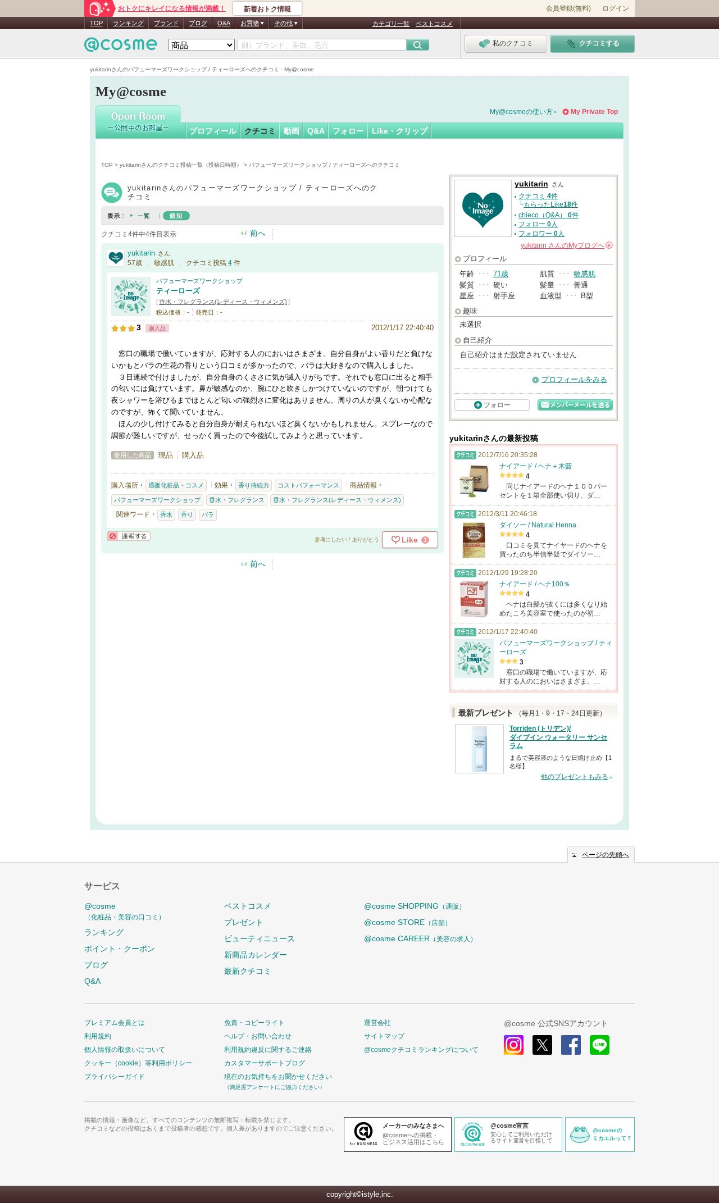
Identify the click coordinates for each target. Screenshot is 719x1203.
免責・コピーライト (254, 1023)
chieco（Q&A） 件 (548, 215)
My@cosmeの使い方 (521, 112)
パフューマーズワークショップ (199, 280)
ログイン (615, 8)
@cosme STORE (408, 922)
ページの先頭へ (605, 855)
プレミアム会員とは (114, 1023)
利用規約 (97, 1036)
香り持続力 (253, 485)
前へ (258, 233)
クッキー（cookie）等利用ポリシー (138, 1063)
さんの (566, 245)
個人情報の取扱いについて (124, 1050)
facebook (571, 1045)
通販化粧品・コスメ (176, 485)
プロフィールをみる (574, 379)
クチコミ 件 (538, 196)
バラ (208, 514)
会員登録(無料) (568, 8)
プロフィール (212, 130)
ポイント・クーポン (119, 948)
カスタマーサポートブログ (264, 1063)
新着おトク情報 (267, 9)
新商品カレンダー (255, 954)
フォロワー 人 (541, 234)
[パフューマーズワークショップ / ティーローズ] (131, 311)
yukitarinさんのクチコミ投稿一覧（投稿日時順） (181, 165)
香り (187, 514)
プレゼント (243, 922)
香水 (166, 514)
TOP (96, 23)
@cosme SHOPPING (415, 905)
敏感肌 (584, 274)
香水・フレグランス (237, 499)
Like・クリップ (399, 130)
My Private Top (594, 112)
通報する (129, 536)
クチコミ (260, 130)
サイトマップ (384, 1036)
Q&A (223, 23)
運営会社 (377, 1023)
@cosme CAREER (420, 938)
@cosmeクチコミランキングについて (421, 1050)
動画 (291, 130)
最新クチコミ (247, 971)
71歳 (500, 274)
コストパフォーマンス (308, 485)
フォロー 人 (538, 224)
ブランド (166, 23)
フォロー (348, 130)
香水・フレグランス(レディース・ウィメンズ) (223, 301)
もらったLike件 (551, 204)
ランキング (128, 23)
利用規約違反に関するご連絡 (268, 1050)
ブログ (198, 23)
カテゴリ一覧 (390, 23)
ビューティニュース (259, 938)
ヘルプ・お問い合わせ (258, 1036)
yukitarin (141, 253)
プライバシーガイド (114, 1077)
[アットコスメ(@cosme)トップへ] (120, 47)
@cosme (124, 911)
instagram (514, 1045)
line (599, 1045)
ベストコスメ (434, 23)
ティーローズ (178, 290)
